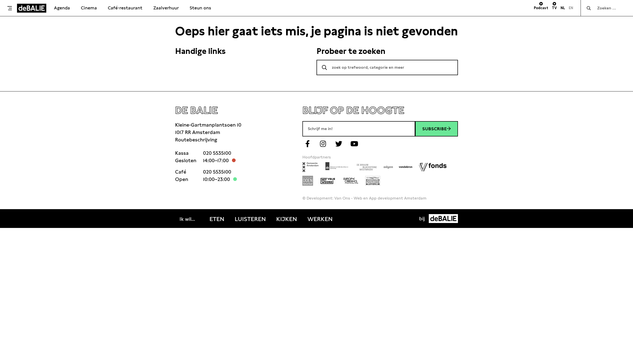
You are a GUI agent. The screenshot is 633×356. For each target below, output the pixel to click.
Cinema (89, 7)
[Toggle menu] (9, 8)
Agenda (62, 7)
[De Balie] (31, 8)
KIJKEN (286, 219)
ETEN (216, 219)
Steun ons (200, 7)
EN (571, 8)
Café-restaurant (125, 7)
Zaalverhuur (166, 7)
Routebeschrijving (196, 140)
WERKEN (320, 219)
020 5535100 (217, 153)
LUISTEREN (250, 219)
